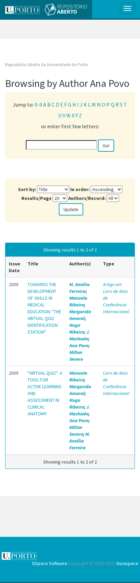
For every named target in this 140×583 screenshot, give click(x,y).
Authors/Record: (87, 198)
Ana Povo (78, 345)
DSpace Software (49, 563)
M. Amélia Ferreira (79, 287)
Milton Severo (76, 355)
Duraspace (127, 563)
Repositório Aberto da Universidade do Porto (46, 65)
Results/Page (36, 198)
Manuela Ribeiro (78, 301)
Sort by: (27, 189)
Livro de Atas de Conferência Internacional (116, 383)
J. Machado (79, 335)
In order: (80, 189)
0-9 (38, 104)
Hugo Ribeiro (76, 328)
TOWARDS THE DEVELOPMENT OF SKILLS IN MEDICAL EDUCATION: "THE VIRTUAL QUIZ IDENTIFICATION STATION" (44, 308)
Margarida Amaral (80, 314)
